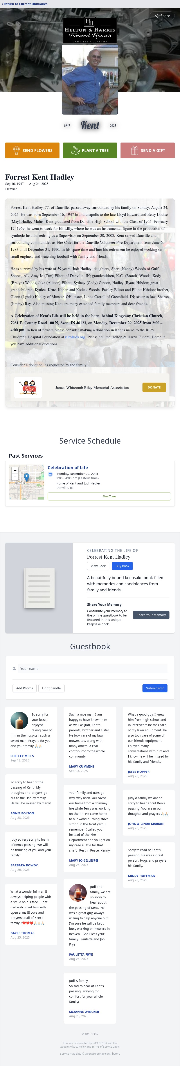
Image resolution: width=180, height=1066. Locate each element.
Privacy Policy (77, 1047)
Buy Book (122, 566)
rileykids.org (75, 336)
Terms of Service (102, 1047)
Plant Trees (109, 496)
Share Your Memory (151, 615)
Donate (154, 387)
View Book (98, 566)
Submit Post (155, 688)
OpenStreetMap (94, 1054)
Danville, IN (65, 488)
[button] (26, 477)
